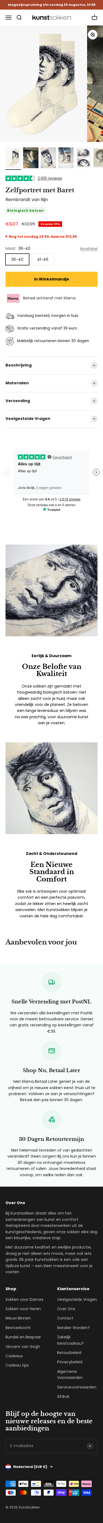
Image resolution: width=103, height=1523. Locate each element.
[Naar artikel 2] (30, 158)
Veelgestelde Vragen (77, 1299)
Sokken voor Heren (23, 1309)
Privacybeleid (69, 1362)
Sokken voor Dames (24, 1299)
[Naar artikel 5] (83, 158)
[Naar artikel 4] (66, 158)
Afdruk (63, 1396)
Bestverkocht (18, 1327)
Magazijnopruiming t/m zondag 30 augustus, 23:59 (51, 5)
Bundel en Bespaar (23, 1337)
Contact (65, 1318)
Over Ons (66, 1309)
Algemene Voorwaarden (70, 1374)
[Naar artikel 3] (48, 158)
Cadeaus (14, 1356)
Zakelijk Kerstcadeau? (70, 1340)
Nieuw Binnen (18, 1318)
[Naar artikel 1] (13, 158)
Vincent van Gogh (22, 1346)
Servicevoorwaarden (76, 1387)
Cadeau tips (17, 1365)
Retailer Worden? (73, 1327)
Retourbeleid (69, 1352)
